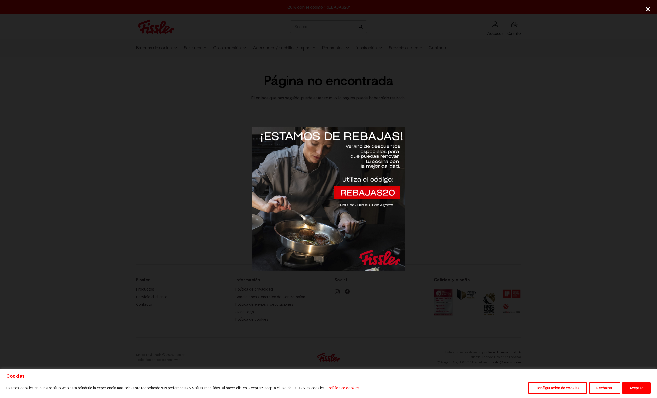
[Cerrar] (648, 9)
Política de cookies (344, 388)
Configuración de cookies (557, 388)
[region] (328, 383)
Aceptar (636, 388)
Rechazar (604, 388)
